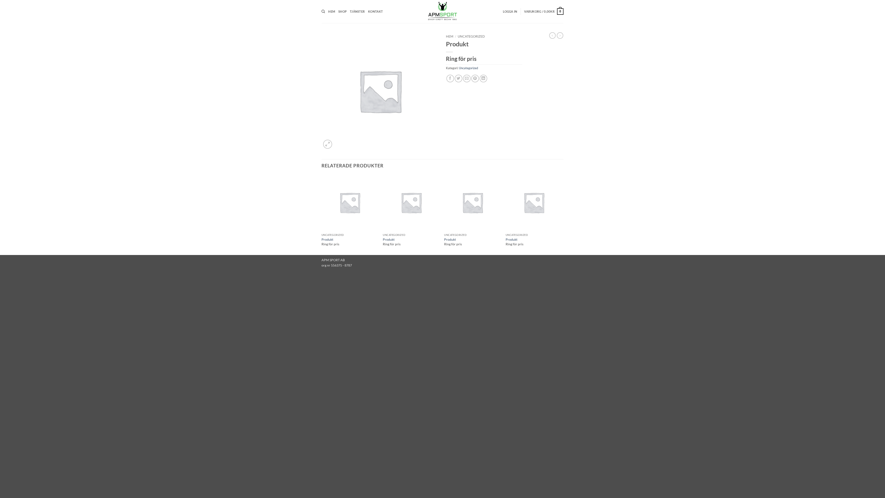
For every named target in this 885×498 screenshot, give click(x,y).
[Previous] (321, 214)
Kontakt (375, 11)
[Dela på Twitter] (458, 78)
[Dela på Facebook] (450, 78)
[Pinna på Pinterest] (475, 78)
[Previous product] (560, 35)
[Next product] (552, 35)
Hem (331, 11)
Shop (342, 11)
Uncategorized (471, 36)
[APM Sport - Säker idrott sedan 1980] (442, 11)
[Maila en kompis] (467, 78)
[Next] (562, 214)
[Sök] (323, 11)
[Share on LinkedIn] (483, 78)
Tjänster (357, 11)
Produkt (327, 239)
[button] (510, 11)
